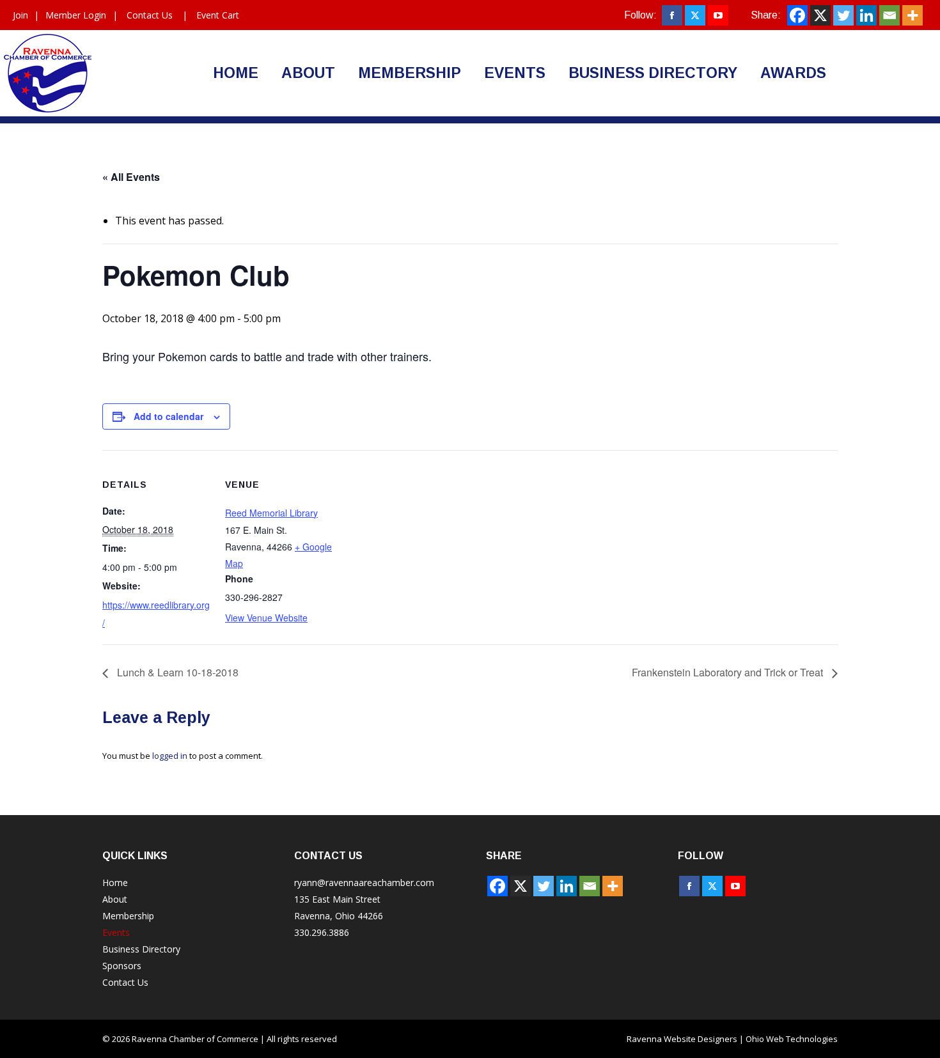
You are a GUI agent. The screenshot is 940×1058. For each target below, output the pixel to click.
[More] (912, 15)
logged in (169, 755)
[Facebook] (797, 15)
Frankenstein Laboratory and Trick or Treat (729, 672)
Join (20, 15)
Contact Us (150, 15)
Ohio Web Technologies (792, 1039)
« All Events (131, 176)
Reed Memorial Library (271, 512)
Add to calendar (168, 416)
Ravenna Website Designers (682, 1039)
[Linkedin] (866, 15)
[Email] (889, 15)
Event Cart (217, 15)
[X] (820, 15)
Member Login (75, 15)
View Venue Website (266, 617)
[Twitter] (843, 15)
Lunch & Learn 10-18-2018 (176, 672)
